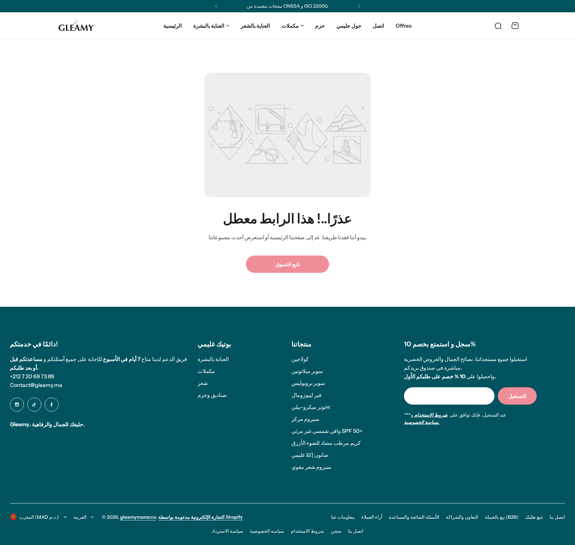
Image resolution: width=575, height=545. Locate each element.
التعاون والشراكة (462, 517)
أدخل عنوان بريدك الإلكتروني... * (443, 396)
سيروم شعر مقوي (311, 466)
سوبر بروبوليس (308, 383)
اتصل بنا (557, 517)
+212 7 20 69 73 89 (32, 376)
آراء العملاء (371, 517)
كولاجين (300, 359)
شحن (336, 531)
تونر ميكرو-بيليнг (311, 407)
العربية (80, 517)
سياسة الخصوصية (267, 531)
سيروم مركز (305, 419)
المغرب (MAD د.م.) (39, 517)
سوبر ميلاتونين (307, 371)
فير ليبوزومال (306, 395)
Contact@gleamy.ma (36, 385)
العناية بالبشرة (208, 25)
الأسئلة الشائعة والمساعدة (414, 517)
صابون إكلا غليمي (309, 455)
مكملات (290, 25)
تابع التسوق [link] (288, 264)
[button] (216, 6)
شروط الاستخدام (307, 531)
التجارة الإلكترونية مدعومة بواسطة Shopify (200, 517)
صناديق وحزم (212, 395)
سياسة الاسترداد (227, 531)
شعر (203, 383)
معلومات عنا (343, 517)
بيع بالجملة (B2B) (501, 517)
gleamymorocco (138, 517)
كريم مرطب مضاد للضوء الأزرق (326, 443)
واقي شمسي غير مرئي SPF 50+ (327, 431)
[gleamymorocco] (76, 26)
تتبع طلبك (534, 517)
